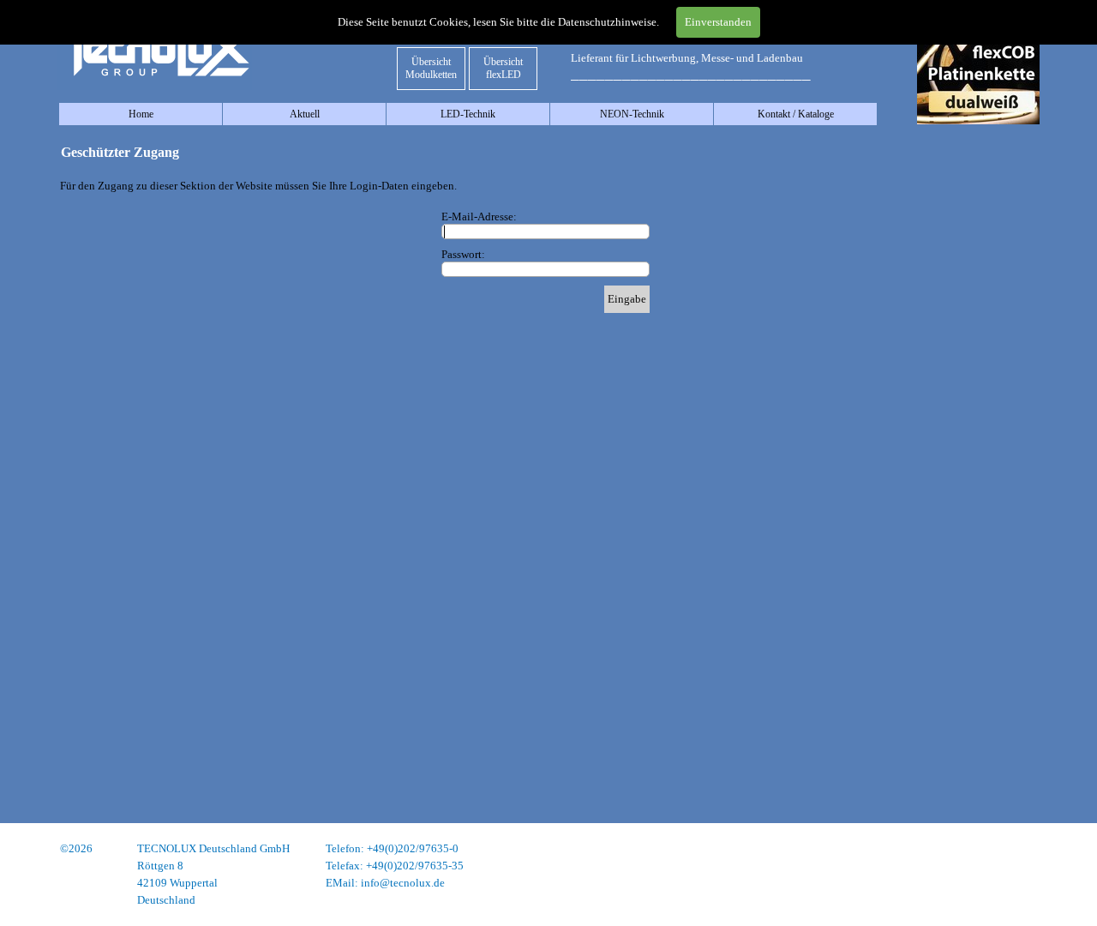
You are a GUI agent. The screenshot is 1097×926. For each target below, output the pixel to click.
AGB (1027, 882)
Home (141, 114)
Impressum (1014, 848)
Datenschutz (1010, 865)
